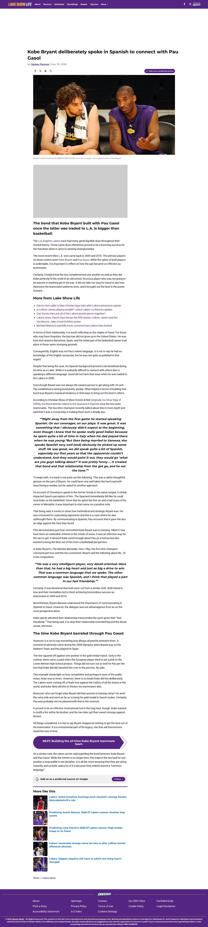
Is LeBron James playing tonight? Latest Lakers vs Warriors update (74, 309)
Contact (102, 900)
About (36, 900)
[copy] (51, 71)
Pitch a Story (40, 906)
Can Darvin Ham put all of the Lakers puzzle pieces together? (71, 313)
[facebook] (184, 4)
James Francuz (40, 64)
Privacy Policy (78, 906)
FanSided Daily (165, 900)
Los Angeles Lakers (49, 240)
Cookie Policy (136, 906)
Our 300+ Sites (137, 900)
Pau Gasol (83, 259)
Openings (76, 900)
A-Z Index (76, 911)
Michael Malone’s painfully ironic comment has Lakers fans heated (74, 325)
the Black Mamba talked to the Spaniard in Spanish (70, 403)
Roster (84, 4)
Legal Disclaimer (166, 906)
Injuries (94, 4)
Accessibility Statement (46, 911)
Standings (72, 4)
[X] (190, 4)
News (37, 4)
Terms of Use (105, 906)
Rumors (47, 4)
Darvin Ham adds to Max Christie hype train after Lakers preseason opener (79, 305)
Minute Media (18, 919)
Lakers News (49, 878)
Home (36, 878)
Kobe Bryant (65, 259)
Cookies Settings (107, 911)
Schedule (59, 4)
